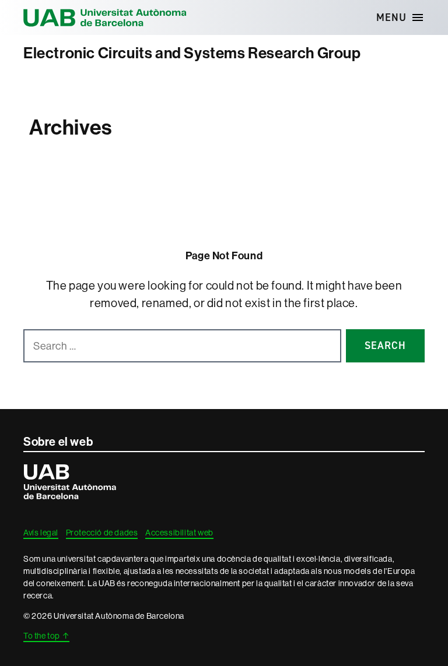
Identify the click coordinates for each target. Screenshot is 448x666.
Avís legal (40, 532)
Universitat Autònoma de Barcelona (105, 17)
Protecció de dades (102, 532)
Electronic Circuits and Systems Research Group (192, 53)
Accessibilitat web (179, 532)
